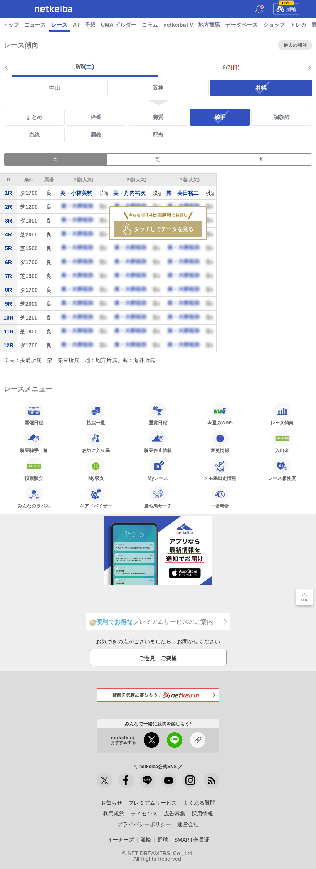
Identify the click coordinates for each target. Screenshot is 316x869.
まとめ (34, 117)
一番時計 (220, 505)
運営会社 (188, 824)
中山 (54, 88)
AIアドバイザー (96, 505)
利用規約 (113, 813)
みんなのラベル (34, 505)
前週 (7, 67)
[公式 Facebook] (126, 780)
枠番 (96, 117)
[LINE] (147, 780)
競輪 (289, 7)
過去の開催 (295, 45)
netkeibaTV (178, 25)
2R (8, 207)
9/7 (231, 67)
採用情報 (202, 813)
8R (8, 290)
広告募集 (174, 813)
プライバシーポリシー (144, 824)
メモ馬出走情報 (220, 478)
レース (59, 25)
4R (8, 234)
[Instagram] (190, 780)
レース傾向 (282, 422)
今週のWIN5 (220, 422)
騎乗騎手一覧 (34, 450)
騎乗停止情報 (158, 450)
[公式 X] (104, 780)
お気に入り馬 (96, 450)
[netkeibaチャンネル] (168, 780)
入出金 (282, 450)
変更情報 (220, 450)
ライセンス (144, 813)
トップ (11, 25)
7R (8, 276)
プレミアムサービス (152, 803)
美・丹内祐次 (129, 193)
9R (8, 304)
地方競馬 (209, 25)
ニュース (35, 25)
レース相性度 (282, 478)
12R (8, 345)
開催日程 (34, 422)
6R (8, 262)
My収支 (96, 478)
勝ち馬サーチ (158, 505)
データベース (241, 25)
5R (8, 248)
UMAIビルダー (118, 25)
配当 (158, 135)
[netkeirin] (158, 694)
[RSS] (211, 780)
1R (8, 193)
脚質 (158, 117)
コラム (150, 25)
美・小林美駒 (76, 193)
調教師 (282, 117)
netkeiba (53, 9)
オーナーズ (120, 839)
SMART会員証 (191, 839)
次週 (308, 67)
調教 (96, 135)
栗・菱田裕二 (182, 193)
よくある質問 (199, 803)
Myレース (158, 478)
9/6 (85, 66)
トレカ (298, 25)
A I (76, 25)
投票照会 (34, 478)
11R (8, 331)
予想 (90, 25)
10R (8, 318)
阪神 (158, 88)
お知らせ (111, 803)
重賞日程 (158, 422)
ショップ (274, 25)
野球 (162, 839)
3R (8, 221)
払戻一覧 (96, 422)
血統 (34, 135)
